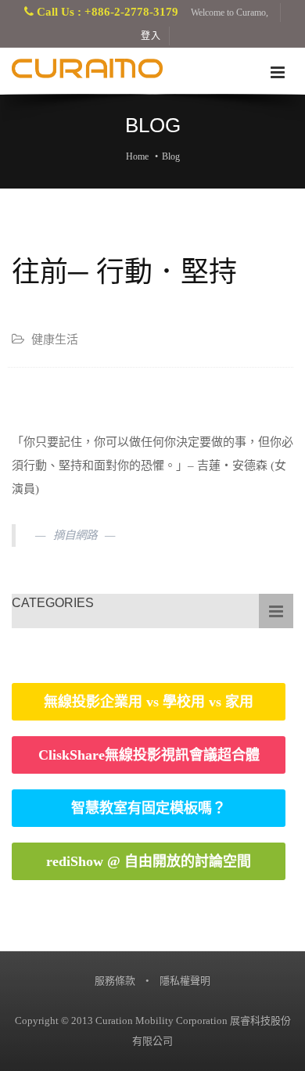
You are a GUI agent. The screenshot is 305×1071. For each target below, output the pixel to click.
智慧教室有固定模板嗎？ (148, 808)
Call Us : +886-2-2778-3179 (106, 11)
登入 (151, 36)
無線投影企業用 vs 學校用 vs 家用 (148, 702)
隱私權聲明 (185, 981)
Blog (171, 156)
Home (137, 156)
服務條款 (115, 981)
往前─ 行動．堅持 (124, 272)
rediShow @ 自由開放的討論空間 (148, 861)
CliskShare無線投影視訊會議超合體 (149, 755)
